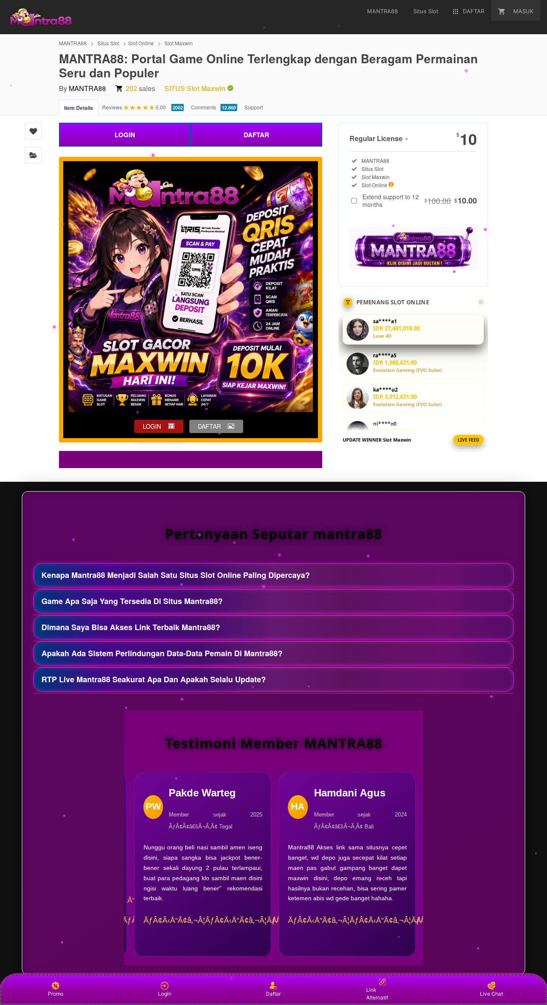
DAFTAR (256, 134)
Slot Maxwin (179, 43)
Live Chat (491, 993)
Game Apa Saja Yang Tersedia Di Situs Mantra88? (132, 601)
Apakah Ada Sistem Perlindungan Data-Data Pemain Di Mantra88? (161, 653)
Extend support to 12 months (419, 200)
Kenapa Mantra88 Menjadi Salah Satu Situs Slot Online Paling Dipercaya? (175, 575)
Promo (55, 993)
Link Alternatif (377, 994)
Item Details (78, 108)
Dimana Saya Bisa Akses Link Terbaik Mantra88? (130, 627)
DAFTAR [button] (209, 426)
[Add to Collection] (33, 155)
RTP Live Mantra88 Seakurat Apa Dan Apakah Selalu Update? (153, 679)
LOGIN (125, 134)
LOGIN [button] (152, 426)
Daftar (273, 993)
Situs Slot (108, 43)
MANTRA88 (73, 43)
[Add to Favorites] (33, 131)
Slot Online (141, 43)
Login (164, 993)
